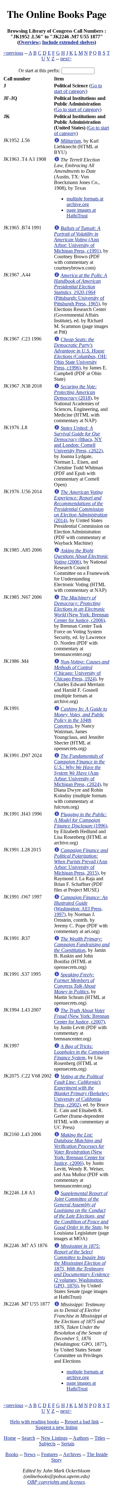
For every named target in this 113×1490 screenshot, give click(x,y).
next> (66, 58)
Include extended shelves (68, 42)
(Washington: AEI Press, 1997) (81, 906)
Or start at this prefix (39, 70)
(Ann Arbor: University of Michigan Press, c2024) (79, 770)
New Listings (54, 1438)
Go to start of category (78, 88)
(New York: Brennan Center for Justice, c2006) (81, 609)
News (29, 1454)
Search (28, 1438)
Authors (81, 1438)
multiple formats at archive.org (85, 201)
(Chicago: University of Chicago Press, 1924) (81, 670)
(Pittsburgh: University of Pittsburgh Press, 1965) (80, 289)
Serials (67, 1443)
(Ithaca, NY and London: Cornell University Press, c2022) (78, 439)
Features (49, 1454)
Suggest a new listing (56, 1427)
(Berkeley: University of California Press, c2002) (81, 1090)
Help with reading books (34, 1421)
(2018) (75, 392)
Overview (29, 42)
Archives (72, 1454)
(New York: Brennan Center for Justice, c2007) (81, 1016)
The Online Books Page (56, 14)
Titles (99, 1438)
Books (11, 1454)
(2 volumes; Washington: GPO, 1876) (82, 1265)
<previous (13, 53)
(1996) (80, 820)
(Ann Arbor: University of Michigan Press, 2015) (81, 862)
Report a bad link (82, 1421)
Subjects (47, 1443)
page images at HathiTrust (81, 212)
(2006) (81, 556)
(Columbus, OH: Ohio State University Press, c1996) (80, 353)
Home (10, 1438)
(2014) (80, 506)
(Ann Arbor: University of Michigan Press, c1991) (77, 240)
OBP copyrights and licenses (56, 1482)
